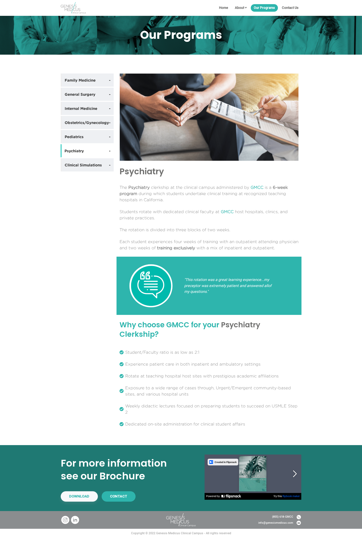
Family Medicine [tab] (87, 80)
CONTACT (118, 496)
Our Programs (264, 8)
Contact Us (290, 8)
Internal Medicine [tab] (87, 108)
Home (223, 8)
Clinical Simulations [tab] (87, 165)
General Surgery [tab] (87, 94)
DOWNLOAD (79, 496)
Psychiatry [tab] (87, 151)
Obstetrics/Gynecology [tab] (87, 122)
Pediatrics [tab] (87, 137)
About (239, 8)
